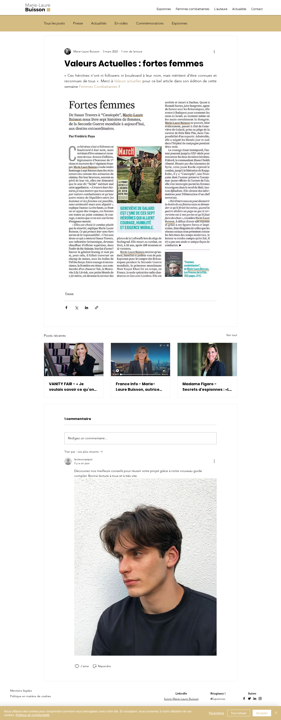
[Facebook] (244, 698)
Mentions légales (21, 690)
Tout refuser (239, 713)
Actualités (98, 23)
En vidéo (121, 23)
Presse (78, 23)
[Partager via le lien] (97, 308)
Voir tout (231, 335)
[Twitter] (249, 698)
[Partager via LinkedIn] (86, 308)
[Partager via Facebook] (66, 308)
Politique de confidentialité (33, 715)
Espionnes (179, 23)
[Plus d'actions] (214, 51)
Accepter (262, 713)
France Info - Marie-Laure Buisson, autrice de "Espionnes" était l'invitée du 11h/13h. (137, 386)
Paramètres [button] (216, 713)
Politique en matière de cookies (31, 696)
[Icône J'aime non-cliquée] (77, 666)
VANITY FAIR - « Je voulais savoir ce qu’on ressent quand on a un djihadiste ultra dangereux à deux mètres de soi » (71, 386)
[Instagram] (260, 698)
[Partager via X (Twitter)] (76, 308)
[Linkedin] (255, 698)
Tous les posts (54, 23)
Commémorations (150, 23)
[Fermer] (276, 713)
